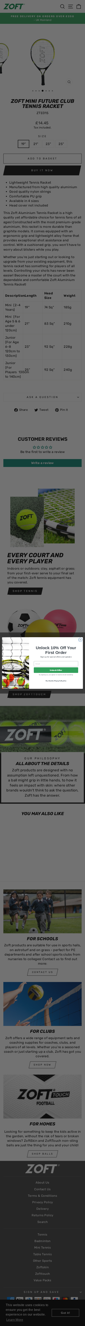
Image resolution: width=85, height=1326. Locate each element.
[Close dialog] (80, 640)
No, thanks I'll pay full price (56, 680)
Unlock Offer (56, 670)
